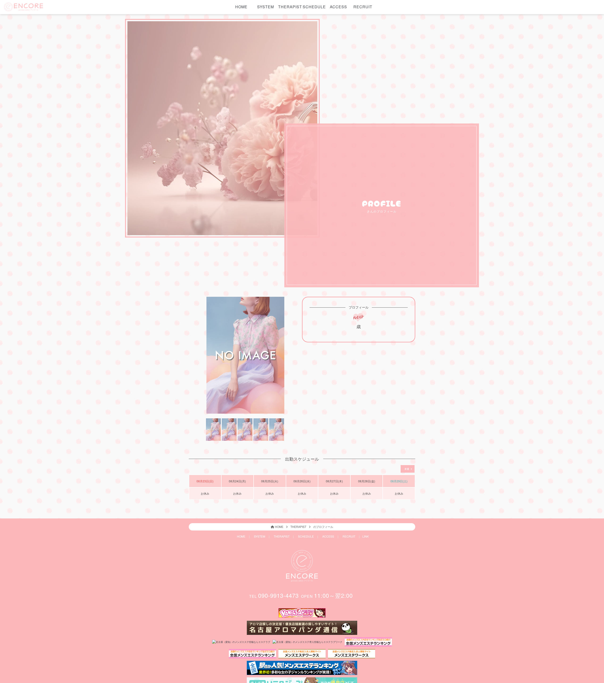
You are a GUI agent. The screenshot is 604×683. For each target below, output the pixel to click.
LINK (365, 536)
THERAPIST (290, 6)
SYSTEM (265, 6)
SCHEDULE (314, 6)
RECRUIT (362, 6)
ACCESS (338, 6)
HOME (241, 6)
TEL (274, 596)
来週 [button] (407, 469)
